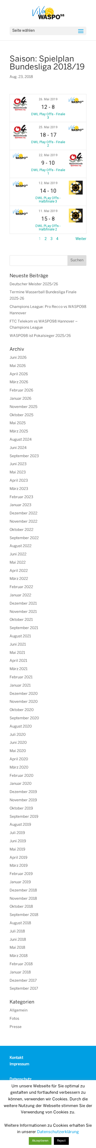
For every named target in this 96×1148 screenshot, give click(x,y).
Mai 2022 (18, 562)
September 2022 (24, 538)
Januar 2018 (20, 972)
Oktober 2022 (21, 530)
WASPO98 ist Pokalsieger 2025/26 (40, 336)
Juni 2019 (18, 841)
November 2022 (23, 521)
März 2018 (19, 956)
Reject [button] (61, 1140)
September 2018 (24, 915)
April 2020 (19, 759)
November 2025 (23, 407)
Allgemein (18, 1010)
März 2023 (19, 489)
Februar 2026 (21, 390)
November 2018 (23, 899)
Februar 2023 (21, 497)
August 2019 (20, 825)
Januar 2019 (20, 882)
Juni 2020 (18, 743)
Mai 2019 (17, 849)
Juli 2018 (17, 931)
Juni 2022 (18, 554)
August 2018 (20, 923)
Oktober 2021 (21, 620)
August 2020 (21, 726)
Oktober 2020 (22, 710)
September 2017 (24, 988)
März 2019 (19, 866)
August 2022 (20, 546)
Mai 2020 (18, 751)
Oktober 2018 (21, 907)
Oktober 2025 (21, 415)
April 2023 (19, 480)
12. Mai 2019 (48, 183)
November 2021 (23, 612)
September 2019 (24, 817)
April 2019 (18, 858)
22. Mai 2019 (48, 155)
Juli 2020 (18, 735)
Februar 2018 (21, 964)
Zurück (15, 239)
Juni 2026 (18, 358)
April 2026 (19, 374)
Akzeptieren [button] (40, 1140)
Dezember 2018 (23, 890)
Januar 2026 (20, 398)
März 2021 (18, 669)
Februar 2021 (21, 677)
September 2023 (24, 456)
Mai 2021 (17, 653)
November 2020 (24, 702)
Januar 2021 (20, 685)
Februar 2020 (21, 776)
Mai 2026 (18, 366)
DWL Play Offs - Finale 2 (48, 143)
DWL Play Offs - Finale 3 (48, 115)
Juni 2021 (18, 644)
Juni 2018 (18, 939)
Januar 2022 (20, 595)
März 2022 (19, 579)
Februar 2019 (21, 874)
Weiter (80, 239)
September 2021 (24, 628)
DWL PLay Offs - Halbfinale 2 (48, 227)
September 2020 (24, 718)
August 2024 (21, 439)
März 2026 (19, 382)
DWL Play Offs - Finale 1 (48, 171)
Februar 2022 (21, 587)
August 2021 (20, 636)
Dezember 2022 (23, 513)
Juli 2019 (17, 833)
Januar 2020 (20, 784)
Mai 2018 (17, 947)
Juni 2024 (18, 448)
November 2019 (23, 800)
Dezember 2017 (23, 980)
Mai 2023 (18, 472)
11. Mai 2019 (48, 211)
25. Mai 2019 (48, 127)
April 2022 (19, 571)
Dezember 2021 (23, 603)
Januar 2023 (20, 505)
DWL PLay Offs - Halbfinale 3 (48, 199)
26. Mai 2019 (48, 99)
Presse (16, 1027)
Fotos (14, 1019)
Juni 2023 (18, 464)
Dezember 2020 (24, 694)
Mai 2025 (18, 423)
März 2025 (19, 431)
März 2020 (19, 767)
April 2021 (18, 661)
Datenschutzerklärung (58, 1132)
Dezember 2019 (23, 792)
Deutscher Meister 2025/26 (34, 284)
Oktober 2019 (21, 808)
